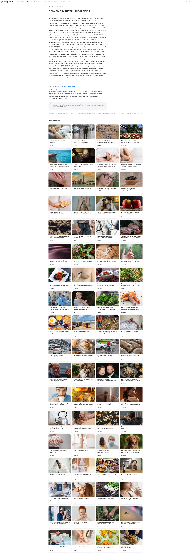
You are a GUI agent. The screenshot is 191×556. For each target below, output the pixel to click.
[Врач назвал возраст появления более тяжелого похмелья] (59, 374)
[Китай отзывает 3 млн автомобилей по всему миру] (59, 350)
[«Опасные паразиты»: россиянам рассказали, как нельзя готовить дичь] (131, 231)
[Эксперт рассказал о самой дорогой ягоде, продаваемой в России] (83, 255)
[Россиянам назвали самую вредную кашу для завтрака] (107, 279)
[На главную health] (8, 2)
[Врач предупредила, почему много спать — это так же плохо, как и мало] (131, 326)
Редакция (132, 554)
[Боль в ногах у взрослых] (83, 445)
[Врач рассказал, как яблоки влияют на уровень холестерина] (131, 135)
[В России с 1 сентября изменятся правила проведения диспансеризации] (59, 493)
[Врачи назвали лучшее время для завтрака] (59, 326)
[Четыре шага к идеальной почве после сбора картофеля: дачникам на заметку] (59, 231)
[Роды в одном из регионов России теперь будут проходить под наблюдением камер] (59, 302)
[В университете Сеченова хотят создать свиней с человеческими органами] (131, 350)
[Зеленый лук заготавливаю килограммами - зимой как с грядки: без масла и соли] (107, 493)
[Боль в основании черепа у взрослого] (131, 422)
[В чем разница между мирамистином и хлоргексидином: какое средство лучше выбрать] (107, 445)
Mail (2, 554)
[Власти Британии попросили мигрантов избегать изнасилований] (83, 183)
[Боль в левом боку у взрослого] (59, 541)
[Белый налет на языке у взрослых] (83, 517)
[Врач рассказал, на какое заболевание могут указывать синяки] (83, 207)
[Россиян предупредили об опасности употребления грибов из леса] (131, 374)
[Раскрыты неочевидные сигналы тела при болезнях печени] (131, 159)
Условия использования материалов (143, 554)
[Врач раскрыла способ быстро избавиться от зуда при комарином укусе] (131, 517)
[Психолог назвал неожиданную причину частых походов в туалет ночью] (83, 469)
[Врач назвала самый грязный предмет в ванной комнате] (107, 398)
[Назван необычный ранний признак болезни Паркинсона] (131, 255)
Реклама (13, 554)
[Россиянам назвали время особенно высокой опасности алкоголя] (83, 326)
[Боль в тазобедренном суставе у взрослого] (83, 231)
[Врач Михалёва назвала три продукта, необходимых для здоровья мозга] (131, 302)
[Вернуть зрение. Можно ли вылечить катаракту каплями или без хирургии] (83, 493)
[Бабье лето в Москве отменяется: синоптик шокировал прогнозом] (83, 135)
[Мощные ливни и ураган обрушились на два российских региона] (107, 350)
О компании (7, 554)
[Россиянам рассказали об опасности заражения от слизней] (83, 398)
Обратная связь (155, 554)
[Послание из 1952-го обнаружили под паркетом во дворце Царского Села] (107, 135)
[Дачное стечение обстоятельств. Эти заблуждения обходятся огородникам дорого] (107, 326)
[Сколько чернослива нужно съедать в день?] (131, 183)
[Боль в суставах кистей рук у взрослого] (59, 445)
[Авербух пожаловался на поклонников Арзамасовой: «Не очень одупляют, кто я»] (107, 374)
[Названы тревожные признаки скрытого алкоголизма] (131, 469)
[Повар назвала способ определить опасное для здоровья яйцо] (59, 207)
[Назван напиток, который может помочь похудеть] (83, 374)
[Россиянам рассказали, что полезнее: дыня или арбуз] (107, 541)
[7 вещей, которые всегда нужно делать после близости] (107, 207)
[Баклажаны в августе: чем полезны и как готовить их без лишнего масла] (59, 279)
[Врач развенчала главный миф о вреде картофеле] (131, 541)
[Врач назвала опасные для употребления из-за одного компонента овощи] (107, 302)
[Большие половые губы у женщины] (59, 135)
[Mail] (2, 2)
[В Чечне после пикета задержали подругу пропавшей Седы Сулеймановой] (107, 183)
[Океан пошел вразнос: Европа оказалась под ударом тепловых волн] (59, 159)
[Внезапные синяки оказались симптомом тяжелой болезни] (59, 183)
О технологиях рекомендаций (166, 554)
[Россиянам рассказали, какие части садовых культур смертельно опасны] (107, 517)
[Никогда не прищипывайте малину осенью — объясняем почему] (131, 279)
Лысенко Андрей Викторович (65, 86)
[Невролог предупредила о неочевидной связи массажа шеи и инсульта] (83, 422)
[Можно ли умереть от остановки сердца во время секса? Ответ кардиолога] (107, 159)
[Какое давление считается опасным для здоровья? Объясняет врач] (107, 231)
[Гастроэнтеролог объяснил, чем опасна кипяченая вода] (59, 422)
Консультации (51, 6)
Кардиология (60, 6)
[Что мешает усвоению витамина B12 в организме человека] (107, 422)
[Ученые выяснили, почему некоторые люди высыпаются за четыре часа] (59, 469)
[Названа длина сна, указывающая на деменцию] (83, 159)
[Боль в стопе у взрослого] (83, 541)
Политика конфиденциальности (181, 554)
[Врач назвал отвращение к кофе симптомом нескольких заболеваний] (59, 398)
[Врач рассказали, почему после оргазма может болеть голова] (107, 255)
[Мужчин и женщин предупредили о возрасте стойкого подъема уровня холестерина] (59, 517)
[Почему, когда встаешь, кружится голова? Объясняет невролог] (59, 255)
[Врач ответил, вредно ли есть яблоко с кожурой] (131, 207)
